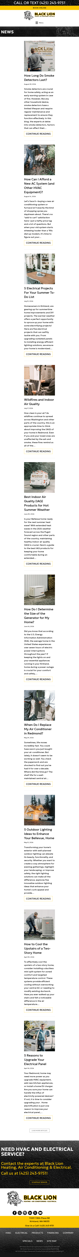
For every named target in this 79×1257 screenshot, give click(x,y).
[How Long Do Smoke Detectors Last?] (39, 56)
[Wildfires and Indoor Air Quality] (39, 380)
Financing (53, 1233)
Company (68, 1233)
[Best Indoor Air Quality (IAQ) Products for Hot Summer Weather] (39, 477)
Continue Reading (38, 134)
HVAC (8, 1233)
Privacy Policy (40, 1251)
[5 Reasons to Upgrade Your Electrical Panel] (39, 1035)
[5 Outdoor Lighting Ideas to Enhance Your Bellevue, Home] (39, 810)
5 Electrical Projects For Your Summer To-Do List (39, 292)
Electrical (21, 1233)
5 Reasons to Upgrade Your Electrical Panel (35, 1060)
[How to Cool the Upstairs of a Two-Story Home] (39, 924)
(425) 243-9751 (52, 3)
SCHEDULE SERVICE (39, 1182)
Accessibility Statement (54, 1251)
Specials (27, 1241)
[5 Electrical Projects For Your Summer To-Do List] (39, 268)
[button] (39, 1130)
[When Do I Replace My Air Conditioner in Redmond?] (39, 705)
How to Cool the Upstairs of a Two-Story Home (37, 948)
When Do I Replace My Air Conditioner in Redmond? (38, 729)
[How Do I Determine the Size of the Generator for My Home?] (39, 589)
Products (37, 1233)
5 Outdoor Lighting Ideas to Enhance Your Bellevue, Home (39, 834)
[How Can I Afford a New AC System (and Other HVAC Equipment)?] (39, 159)
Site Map (51, 1241)
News (40, 1241)
